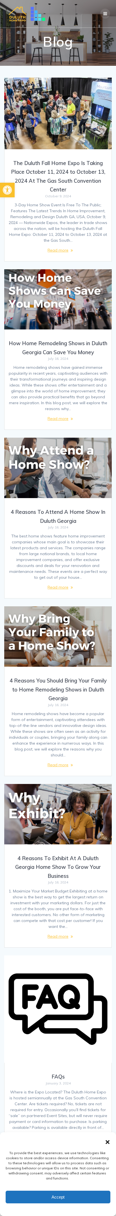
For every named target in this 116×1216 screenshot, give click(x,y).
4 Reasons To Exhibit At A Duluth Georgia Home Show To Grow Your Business (58, 867)
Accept (58, 1197)
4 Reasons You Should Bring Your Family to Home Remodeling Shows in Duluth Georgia (58, 689)
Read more (58, 250)
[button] (7, 190)
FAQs (58, 1076)
